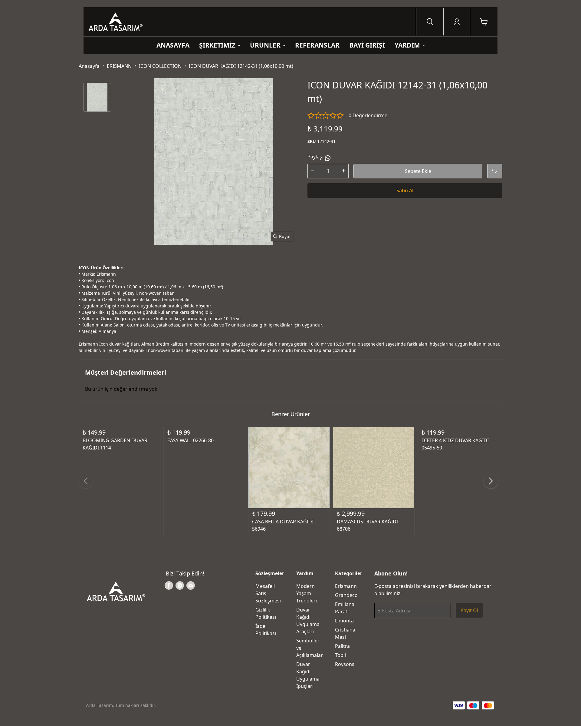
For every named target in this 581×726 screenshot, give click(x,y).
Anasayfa (89, 66)
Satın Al (404, 190)
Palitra (342, 646)
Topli (340, 655)
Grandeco (346, 595)
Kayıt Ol (469, 610)
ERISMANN (119, 66)
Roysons (344, 664)
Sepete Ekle (418, 171)
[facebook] (169, 585)
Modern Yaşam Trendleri (306, 593)
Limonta (344, 620)
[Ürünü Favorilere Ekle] (494, 171)
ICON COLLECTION (160, 66)
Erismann (346, 586)
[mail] (190, 585)
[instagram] (180, 585)
